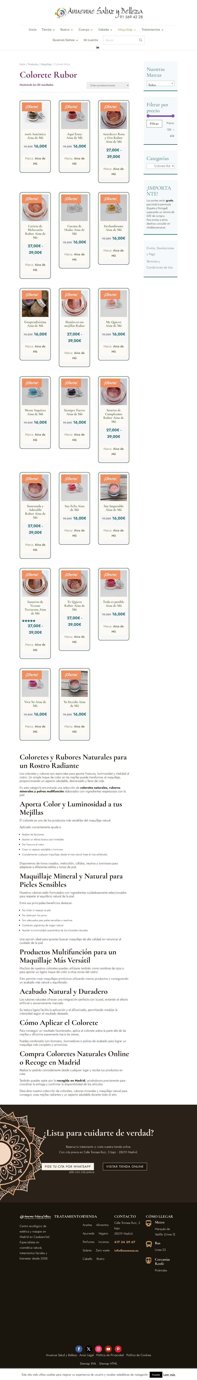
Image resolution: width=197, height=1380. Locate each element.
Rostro (64, 29)
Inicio (32, 29)
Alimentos (102, 1225)
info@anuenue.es (126, 1250)
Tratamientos (151, 29)
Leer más (169, 1374)
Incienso (103, 1242)
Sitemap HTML (108, 1363)
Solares (87, 1250)
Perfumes (88, 1242)
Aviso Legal (86, 1355)
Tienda (46, 29)
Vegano (103, 1233)
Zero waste (103, 1250)
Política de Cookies (138, 1355)
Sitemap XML (88, 1363)
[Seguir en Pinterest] (118, 1349)
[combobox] (160, 83)
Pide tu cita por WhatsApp (68, 1166)
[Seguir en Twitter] (88, 1349)
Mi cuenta (91, 40)
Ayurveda (88, 1233)
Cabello (103, 29)
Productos (33, 64)
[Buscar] (140, 40)
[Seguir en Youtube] (108, 1349)
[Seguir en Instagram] (98, 1349)
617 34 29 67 (124, 1242)
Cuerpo (83, 29)
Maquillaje (125, 29)
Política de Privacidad (110, 1355)
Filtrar (154, 123)
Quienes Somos (64, 40)
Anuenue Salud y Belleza (61, 1355)
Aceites (87, 1225)
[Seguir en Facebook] (78, 1349)
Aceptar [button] (156, 1375)
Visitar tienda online (125, 1166)
